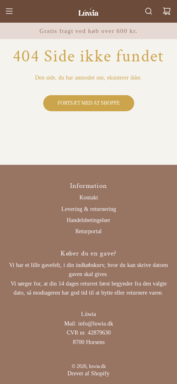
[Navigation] (9, 11)
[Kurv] (167, 11)
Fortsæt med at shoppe (89, 103)
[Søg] (149, 11)
